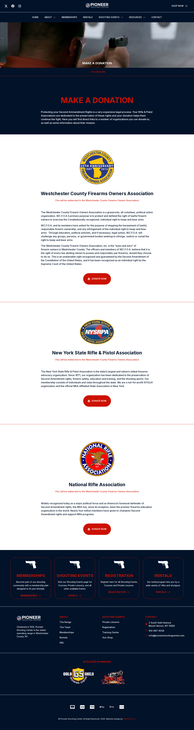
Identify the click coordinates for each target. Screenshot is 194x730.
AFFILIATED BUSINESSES (97, 661)
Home (35, 17)
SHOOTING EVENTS (113, 616)
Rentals (88, 17)
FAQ (62, 642)
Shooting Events (109, 17)
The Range (65, 622)
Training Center (110, 632)
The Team (65, 627)
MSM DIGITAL (129, 719)
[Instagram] (20, 6)
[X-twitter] (6, 6)
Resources (135, 17)
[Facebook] (13, 6)
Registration (108, 627)
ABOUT (64, 616)
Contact (156, 17)
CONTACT (151, 616)
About (48, 17)
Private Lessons (110, 622)
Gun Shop (107, 637)
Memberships (69, 17)
